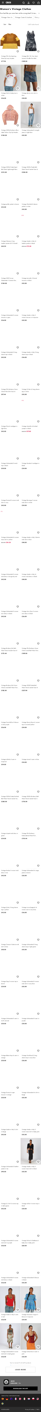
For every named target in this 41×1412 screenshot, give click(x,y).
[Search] (23, 2)
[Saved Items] (33, 2)
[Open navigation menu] (3, 2)
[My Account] (28, 2)
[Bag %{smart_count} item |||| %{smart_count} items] (38, 2)
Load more (20, 1370)
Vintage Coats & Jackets (23, 17)
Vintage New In (6, 17)
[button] (2, 1399)
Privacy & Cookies (29, 1409)
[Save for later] (17, 51)
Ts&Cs (37, 1409)
